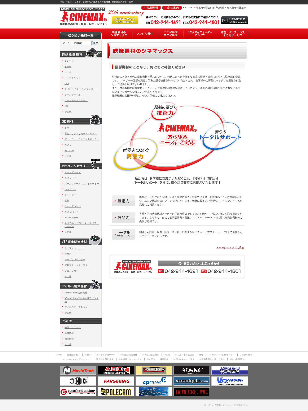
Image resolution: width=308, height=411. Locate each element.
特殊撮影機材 (73, 355)
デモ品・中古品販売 (184, 355)
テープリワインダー (75, 259)
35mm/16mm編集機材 (76, 292)
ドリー (68, 66)
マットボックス (73, 172)
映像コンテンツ (73, 327)
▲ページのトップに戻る (230, 247)
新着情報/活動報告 (105, 359)
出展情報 (69, 333)
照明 (67, 106)
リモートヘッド (73, 77)
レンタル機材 (246, 355)
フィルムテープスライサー (78, 307)
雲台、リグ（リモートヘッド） (81, 133)
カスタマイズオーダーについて (76, 359)
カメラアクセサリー (105, 355)
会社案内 (151, 359)
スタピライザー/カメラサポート (81, 89)
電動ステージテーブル (76, 265)
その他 (68, 111)
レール (68, 72)
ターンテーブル (73, 94)
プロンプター (71, 271)
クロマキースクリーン (76, 100)
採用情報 (164, 359)
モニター (69, 150)
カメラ (68, 145)
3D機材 (88, 355)
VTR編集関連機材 (128, 355)
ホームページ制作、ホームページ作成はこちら (226, 405)
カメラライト (71, 178)
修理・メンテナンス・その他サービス (217, 355)
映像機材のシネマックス (130, 359)
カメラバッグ (71, 212)
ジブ (67, 83)
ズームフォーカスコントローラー (82, 139)
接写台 (68, 254)
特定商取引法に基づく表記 (212, 359)
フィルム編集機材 (150, 355)
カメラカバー (71, 217)
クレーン (69, 61)
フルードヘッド (73, 206)
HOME (59, 355)
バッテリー (70, 189)
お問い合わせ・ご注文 (183, 359)
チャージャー (71, 195)
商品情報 (69, 338)
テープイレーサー (74, 248)
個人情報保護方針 (238, 359)
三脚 (67, 200)
